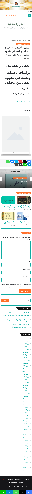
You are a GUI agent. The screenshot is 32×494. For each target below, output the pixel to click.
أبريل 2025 (26, 382)
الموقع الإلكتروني (26, 276)
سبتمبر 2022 (26, 467)
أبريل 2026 (26, 349)
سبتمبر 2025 (26, 368)
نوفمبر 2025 (26, 363)
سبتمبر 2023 (26, 434)
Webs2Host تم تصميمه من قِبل (16, 482)
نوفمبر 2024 (26, 396)
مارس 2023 (26, 451)
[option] (16, 178)
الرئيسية (27, 40)
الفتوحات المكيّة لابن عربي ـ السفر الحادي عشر (24, 206)
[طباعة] (16, 164)
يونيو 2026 (27, 344)
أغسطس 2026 (26, 338)
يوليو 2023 (27, 440)
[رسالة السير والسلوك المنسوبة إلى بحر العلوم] (8, 216)
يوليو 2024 (27, 407)
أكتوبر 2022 (26, 465)
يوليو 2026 (27, 341)
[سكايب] (16, 161)
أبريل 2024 (26, 415)
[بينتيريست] (20, 161)
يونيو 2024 (27, 410)
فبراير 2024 (26, 421)
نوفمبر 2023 (26, 429)
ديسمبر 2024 (26, 393)
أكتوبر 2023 (26, 432)
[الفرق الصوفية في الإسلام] (24, 216)
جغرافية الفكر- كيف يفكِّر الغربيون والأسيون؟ (18, 312)
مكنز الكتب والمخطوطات (17, 40)
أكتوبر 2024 (26, 399)
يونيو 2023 (27, 443)
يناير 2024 (27, 423)
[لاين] (24, 164)
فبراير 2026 (26, 355)
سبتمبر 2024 (26, 401)
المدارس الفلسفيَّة (21, 183)
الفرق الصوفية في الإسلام (24, 222)
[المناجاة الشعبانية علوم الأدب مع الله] (8, 200)
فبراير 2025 (26, 388)
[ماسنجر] (11, 161)
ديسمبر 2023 (26, 426)
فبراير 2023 (26, 454)
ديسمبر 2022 (26, 459)
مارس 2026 (26, 352)
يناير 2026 (27, 357)
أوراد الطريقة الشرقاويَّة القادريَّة (21, 327)
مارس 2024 (26, 418)
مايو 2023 (27, 445)
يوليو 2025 (27, 374)
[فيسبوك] (28, 161)
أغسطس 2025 (26, 371)
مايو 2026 (27, 346)
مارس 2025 (26, 385)
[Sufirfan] (16, 5)
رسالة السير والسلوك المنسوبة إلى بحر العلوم (9, 222)
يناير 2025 (27, 390)
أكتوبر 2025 (26, 366)
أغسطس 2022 (26, 470)
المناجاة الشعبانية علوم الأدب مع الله (9, 206)
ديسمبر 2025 (26, 360)
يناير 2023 (27, 456)
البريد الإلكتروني (26, 269)
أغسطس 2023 (26, 437)
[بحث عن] (1, 11)
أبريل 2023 (26, 448)
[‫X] (24, 161)
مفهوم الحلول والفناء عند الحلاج (21, 324)
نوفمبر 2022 (26, 462)
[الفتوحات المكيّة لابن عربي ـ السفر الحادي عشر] (24, 200)
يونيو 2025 (27, 377)
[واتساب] (7, 161)
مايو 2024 (27, 412)
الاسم (29, 261)
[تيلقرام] (28, 164)
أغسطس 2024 (26, 404)
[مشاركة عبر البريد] (20, 164)
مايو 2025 (27, 379)
